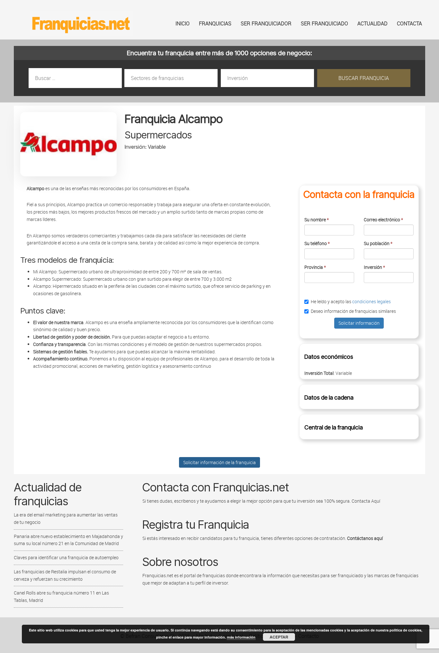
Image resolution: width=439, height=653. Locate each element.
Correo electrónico (383, 219)
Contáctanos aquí (365, 538)
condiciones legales (371, 301)
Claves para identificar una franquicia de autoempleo (66, 557)
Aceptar (279, 637)
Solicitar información (359, 323)
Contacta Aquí (365, 501)
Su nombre (316, 219)
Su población (378, 243)
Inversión (374, 267)
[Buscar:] (75, 78)
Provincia (315, 267)
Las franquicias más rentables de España (81, 23)
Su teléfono (317, 243)
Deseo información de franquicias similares (353, 311)
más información (241, 637)
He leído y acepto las (351, 301)
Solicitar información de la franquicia (219, 462)
